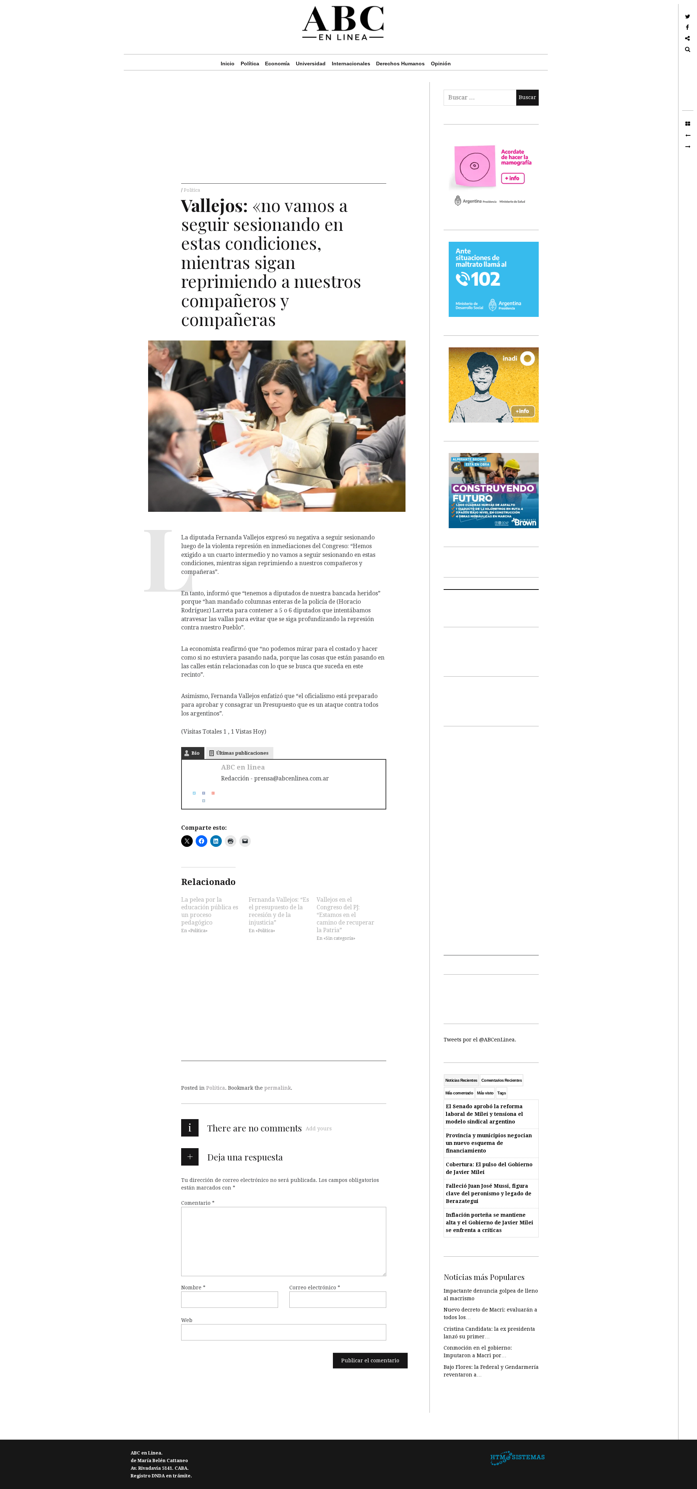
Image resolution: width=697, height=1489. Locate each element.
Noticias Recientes (461, 1080)
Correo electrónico (314, 1287)
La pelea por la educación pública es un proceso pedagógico (209, 911)
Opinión (441, 63)
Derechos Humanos (400, 63)
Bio (195, 753)
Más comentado (459, 1093)
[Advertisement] (283, 133)
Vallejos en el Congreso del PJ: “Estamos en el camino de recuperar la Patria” (345, 915)
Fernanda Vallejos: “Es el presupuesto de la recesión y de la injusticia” (279, 911)
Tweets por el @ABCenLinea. (480, 1040)
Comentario (198, 1203)
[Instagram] (200, 800)
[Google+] (210, 793)
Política (250, 63)
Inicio (228, 63)
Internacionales (351, 63)
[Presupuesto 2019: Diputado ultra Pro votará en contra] (687, 135)
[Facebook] (200, 793)
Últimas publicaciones (242, 753)
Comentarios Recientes (501, 1080)
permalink (277, 1088)
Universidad (311, 63)
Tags (501, 1093)
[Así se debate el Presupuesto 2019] (687, 147)
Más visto (485, 1093)
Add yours (319, 1128)
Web (186, 1320)
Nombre (193, 1287)
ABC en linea (243, 767)
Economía (277, 63)
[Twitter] (191, 793)
